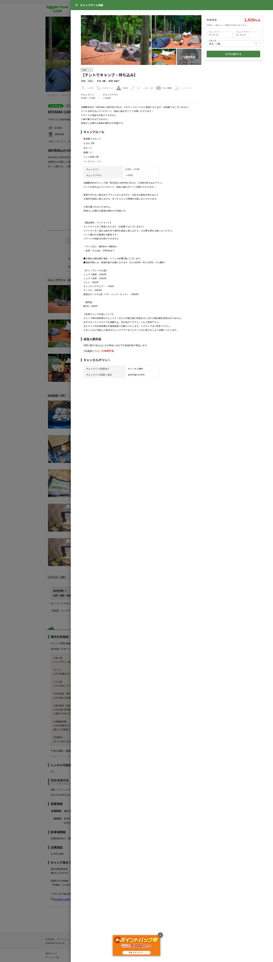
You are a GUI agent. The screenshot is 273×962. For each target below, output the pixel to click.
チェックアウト (242, 31)
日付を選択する (233, 54)
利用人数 (212, 40)
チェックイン (214, 31)
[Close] (76, 5)
